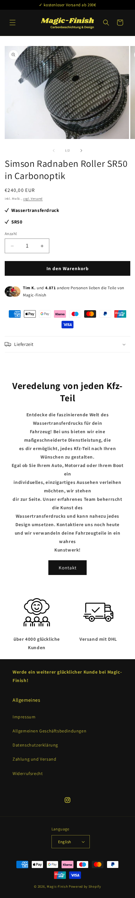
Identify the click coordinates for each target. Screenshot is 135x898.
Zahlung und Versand (34, 759)
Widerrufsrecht (28, 773)
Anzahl (11, 233)
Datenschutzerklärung (35, 745)
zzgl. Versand (33, 199)
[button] (12, 22)
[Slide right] (81, 150)
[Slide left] (54, 150)
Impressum (24, 717)
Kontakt (68, 568)
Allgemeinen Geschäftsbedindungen (49, 731)
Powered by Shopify (85, 886)
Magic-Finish (57, 886)
